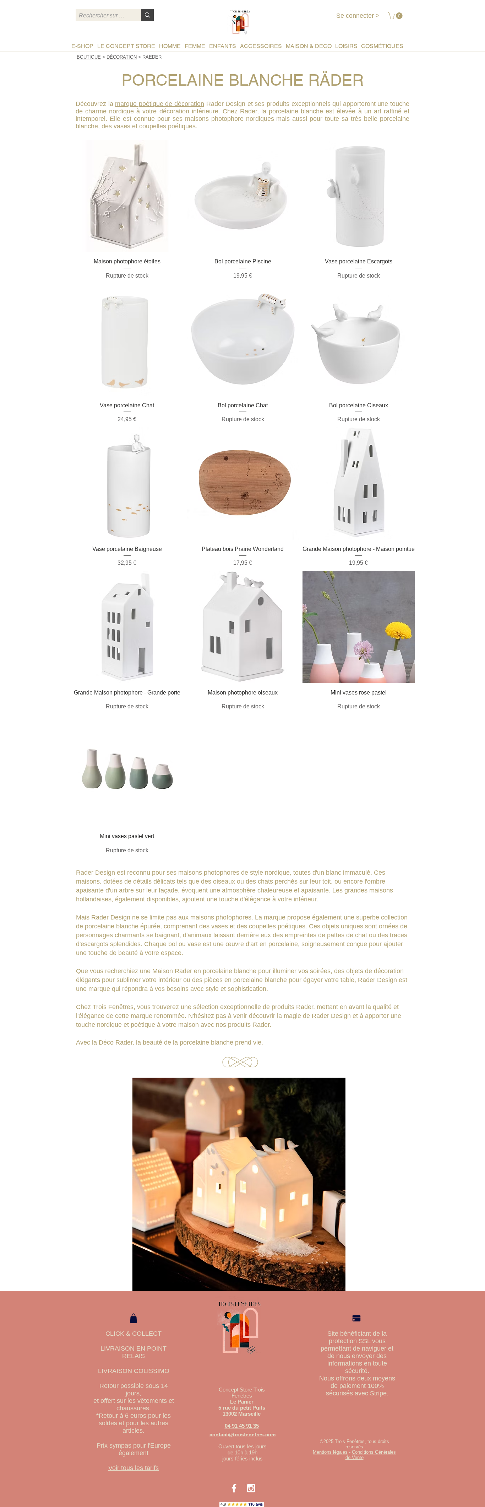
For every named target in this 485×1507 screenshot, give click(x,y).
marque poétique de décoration (159, 103)
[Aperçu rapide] (127, 196)
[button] (396, 15)
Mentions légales (330, 1452)
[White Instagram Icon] (251, 1488)
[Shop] (133, 1318)
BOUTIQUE (89, 57)
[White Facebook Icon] (234, 1488)
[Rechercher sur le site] (147, 15)
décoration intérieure (188, 111)
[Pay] (356, 1318)
